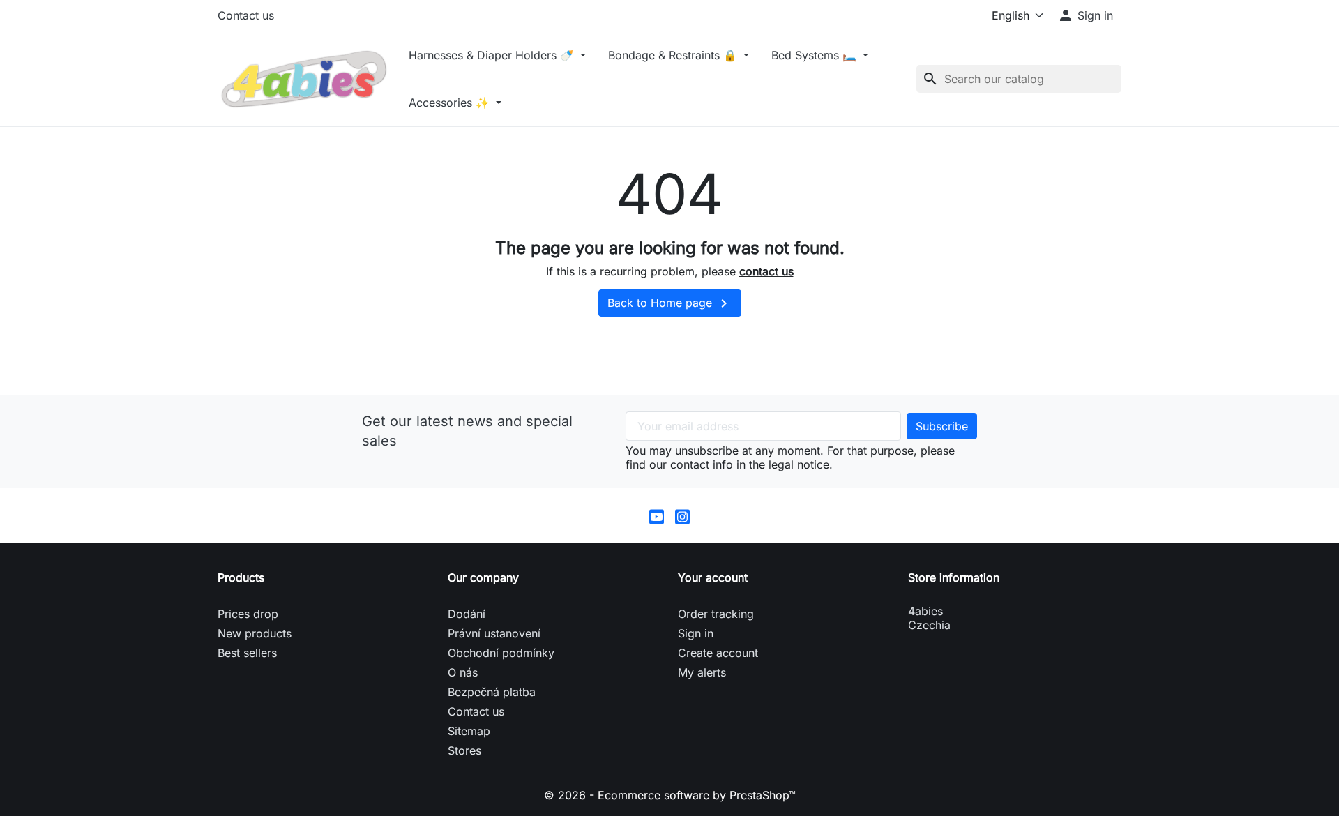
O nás (463, 672)
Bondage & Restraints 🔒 (674, 55)
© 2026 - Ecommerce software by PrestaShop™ (670, 795)
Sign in (695, 633)
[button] (1085, 15)
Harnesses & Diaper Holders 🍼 (493, 55)
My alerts (702, 672)
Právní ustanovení (494, 633)
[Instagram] (682, 515)
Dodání (466, 614)
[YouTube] (656, 515)
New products (255, 633)
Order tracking (716, 614)
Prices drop (248, 614)
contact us (766, 271)
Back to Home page (669, 303)
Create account (718, 653)
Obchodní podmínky (501, 653)
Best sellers (247, 653)
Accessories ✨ (451, 102)
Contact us (246, 15)
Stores (464, 750)
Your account (713, 577)
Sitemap (469, 731)
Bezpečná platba (492, 692)
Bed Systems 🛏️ (815, 55)
